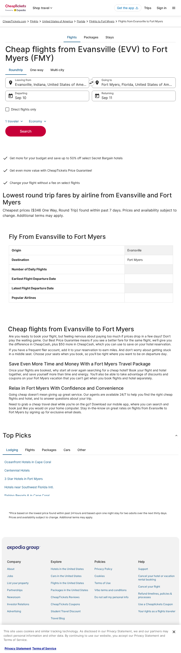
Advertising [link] (14, 611)
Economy (35, 121)
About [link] (10, 569)
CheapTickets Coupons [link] (65, 604)
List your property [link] (18, 583)
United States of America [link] (57, 21)
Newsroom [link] (13, 597)
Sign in (161, 8)
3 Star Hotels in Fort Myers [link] (23, 479)
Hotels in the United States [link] (67, 569)
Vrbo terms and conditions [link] (110, 590)
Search (26, 131)
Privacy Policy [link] (103, 569)
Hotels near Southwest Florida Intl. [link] (29, 487)
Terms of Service (44, 648)
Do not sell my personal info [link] (111, 597)
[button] (90, 435)
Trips (147, 8)
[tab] (72, 37)
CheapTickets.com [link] (14, 21)
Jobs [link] (10, 576)
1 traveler (12, 121)
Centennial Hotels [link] (17, 470)
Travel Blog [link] (58, 618)
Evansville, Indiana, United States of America (52, 84)
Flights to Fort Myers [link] (101, 21)
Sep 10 (20, 97)
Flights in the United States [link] (67, 583)
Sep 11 (107, 97)
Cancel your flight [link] (149, 586)
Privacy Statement (18, 648)
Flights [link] (34, 21)
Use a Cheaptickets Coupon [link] (155, 604)
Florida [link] (81, 21)
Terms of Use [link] (102, 583)
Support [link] (143, 569)
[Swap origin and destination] (91, 83)
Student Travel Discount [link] (66, 611)
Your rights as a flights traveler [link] (156, 611)
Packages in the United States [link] (69, 590)
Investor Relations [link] (18, 604)
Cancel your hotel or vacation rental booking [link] (156, 577)
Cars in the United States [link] (66, 576)
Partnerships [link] (15, 590)
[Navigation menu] (173, 8)
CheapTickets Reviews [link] (65, 597)
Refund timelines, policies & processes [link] (155, 595)
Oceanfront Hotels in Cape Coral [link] (27, 462)
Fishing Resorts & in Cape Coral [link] (26, 495)
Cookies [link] (99, 576)
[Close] (174, 632)
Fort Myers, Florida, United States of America (139, 84)
